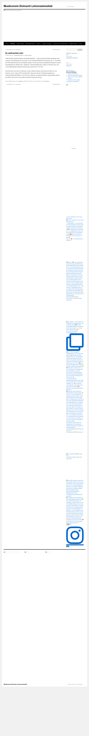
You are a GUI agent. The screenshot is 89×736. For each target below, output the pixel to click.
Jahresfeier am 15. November (13, 49)
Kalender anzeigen (70, 70)
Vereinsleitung (20, 43)
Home (7, 43)
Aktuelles (12, 43)
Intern (80, 43)
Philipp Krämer (28, 55)
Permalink (46, 81)
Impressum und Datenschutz (60, 43)
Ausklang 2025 (57, 49)
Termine (38, 43)
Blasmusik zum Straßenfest (73, 81)
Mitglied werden (73, 43)
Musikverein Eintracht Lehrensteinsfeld (28, 6)
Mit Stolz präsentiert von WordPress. (75, 684)
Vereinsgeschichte (30, 43)
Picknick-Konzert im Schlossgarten (75, 75)
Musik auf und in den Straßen (74, 80)
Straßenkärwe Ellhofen (72, 58)
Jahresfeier (68, 65)
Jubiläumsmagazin (47, 43)
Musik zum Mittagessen (73, 73)
